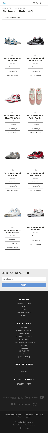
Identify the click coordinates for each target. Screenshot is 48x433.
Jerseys (24, 345)
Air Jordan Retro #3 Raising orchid (35, 59)
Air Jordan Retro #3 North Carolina (12, 231)
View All (24, 371)
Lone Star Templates (28, 425)
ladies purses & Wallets (24, 330)
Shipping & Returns (24, 303)
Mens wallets (24, 333)
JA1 (24, 354)
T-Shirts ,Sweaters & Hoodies (24, 342)
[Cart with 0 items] (40, 3)
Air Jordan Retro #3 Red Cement (35, 174)
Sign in (19, 312)
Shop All (24, 328)
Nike (24, 368)
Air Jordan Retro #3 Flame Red (35, 228)
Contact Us (24, 306)
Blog (24, 309)
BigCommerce (28, 422)
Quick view (12, 67)
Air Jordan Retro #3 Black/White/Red (12, 117)
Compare (11, 71)
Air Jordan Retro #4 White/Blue (12, 59)
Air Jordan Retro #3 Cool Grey (12, 174)
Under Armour (24, 351)
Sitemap (24, 315)
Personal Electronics (24, 336)
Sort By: (6, 18)
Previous (3, 431)
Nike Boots (24, 348)
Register (28, 312)
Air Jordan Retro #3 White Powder (35, 117)
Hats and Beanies (24, 339)
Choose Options (12, 75)
